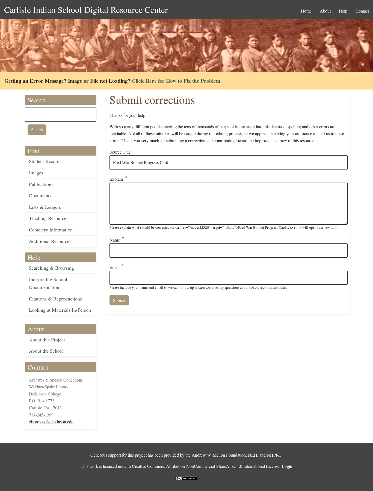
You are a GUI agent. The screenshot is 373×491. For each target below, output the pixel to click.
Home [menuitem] (306, 10)
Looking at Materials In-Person (60, 309)
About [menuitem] (325, 10)
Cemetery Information (51, 229)
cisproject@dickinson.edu (51, 421)
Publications (41, 184)
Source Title (120, 152)
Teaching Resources (48, 218)
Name (114, 240)
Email (114, 267)
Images (36, 172)
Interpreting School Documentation (48, 283)
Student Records (45, 161)
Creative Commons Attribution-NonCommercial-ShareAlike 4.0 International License (205, 466)
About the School (46, 350)
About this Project (47, 339)
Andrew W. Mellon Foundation (219, 455)
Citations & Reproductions (55, 298)
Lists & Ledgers (45, 207)
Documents (40, 195)
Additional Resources (50, 241)
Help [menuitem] (343, 10)
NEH (252, 455)
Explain (116, 179)
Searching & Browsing (51, 267)
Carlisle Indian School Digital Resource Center (86, 9)
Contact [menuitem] (362, 10)
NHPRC (274, 455)
